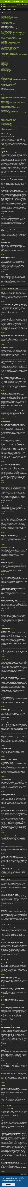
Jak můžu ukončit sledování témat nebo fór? (9, 115)
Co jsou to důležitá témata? (6, 69)
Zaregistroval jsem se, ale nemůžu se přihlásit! (9, 17)
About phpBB (12, 1115)
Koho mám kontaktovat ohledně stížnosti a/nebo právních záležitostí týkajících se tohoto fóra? (14, 127)
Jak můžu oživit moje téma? (6, 58)
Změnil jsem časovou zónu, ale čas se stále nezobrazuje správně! (13, 32)
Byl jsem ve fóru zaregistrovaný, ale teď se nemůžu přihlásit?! (12, 19)
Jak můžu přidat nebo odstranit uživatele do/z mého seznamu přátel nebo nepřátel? (13, 98)
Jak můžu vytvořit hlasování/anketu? (8, 46)
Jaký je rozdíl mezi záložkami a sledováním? (9, 111)
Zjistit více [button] (18, 1180)
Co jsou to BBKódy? (4, 62)
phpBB (15, 355)
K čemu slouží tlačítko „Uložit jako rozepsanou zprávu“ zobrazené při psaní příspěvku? (14, 55)
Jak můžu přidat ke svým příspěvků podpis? (9, 44)
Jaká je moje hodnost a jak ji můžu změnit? (9, 37)
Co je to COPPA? (4, 15)
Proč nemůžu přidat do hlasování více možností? (10, 47)
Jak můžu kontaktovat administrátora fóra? (9, 129)
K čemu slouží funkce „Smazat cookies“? (8, 23)
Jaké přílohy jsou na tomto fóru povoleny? (9, 119)
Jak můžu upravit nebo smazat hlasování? (9, 48)
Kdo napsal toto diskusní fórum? (7, 124)
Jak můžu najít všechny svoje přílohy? (8, 120)
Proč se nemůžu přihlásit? (6, 18)
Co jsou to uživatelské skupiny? (7, 78)
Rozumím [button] (8, 1184)
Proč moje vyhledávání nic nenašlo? (7, 103)
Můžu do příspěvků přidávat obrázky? (8, 65)
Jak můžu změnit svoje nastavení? (7, 27)
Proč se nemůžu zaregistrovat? (7, 16)
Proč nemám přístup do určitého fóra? (8, 49)
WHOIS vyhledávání (9, 1139)
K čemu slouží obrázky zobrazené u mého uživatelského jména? (13, 34)
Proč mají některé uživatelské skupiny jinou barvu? (10, 83)
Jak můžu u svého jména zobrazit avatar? (9, 35)
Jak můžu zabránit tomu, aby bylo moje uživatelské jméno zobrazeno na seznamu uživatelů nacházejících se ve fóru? (14, 29)
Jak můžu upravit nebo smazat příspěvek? (9, 43)
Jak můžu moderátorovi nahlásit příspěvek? (9, 53)
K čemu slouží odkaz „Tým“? (6, 85)
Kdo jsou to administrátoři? (6, 75)
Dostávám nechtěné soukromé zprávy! (8, 90)
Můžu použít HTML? (4, 63)
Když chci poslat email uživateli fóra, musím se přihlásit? (11, 38)
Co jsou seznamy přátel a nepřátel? (7, 96)
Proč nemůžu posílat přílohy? (6, 50)
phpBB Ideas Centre (12, 1125)
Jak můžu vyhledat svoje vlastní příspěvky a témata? (11, 107)
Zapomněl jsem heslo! (5, 21)
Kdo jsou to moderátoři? (5, 77)
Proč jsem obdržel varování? (6, 52)
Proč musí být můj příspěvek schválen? (8, 56)
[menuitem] (4, 4)
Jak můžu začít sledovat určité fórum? (8, 113)
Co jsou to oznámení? (5, 68)
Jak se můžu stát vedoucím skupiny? (8, 81)
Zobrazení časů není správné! (6, 31)
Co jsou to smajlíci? (4, 64)
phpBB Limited (20, 1111)
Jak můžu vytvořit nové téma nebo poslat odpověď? (10, 42)
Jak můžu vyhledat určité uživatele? (7, 106)
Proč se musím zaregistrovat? (6, 13)
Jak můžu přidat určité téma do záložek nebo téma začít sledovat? (13, 112)
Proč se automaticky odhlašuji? (7, 22)
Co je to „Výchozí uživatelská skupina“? (8, 84)
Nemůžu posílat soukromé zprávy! (7, 89)
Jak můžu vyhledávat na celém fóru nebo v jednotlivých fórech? (13, 102)
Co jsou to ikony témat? (5, 71)
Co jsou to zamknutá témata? (6, 70)
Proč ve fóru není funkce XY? (6, 125)
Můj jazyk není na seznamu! (6, 33)
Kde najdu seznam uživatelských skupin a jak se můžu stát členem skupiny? (13, 80)
